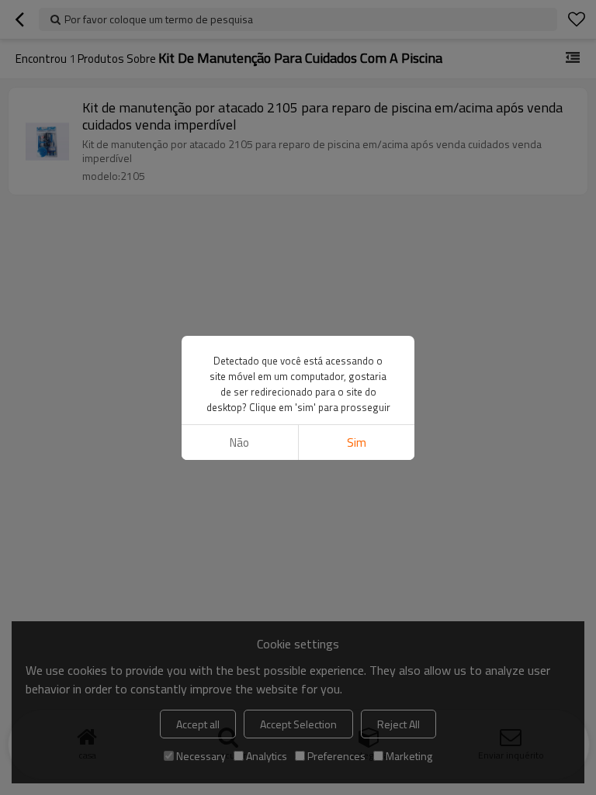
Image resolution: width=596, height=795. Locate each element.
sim (356, 442)
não (239, 442)
